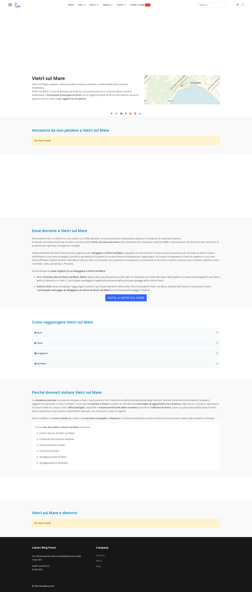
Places (93, 4)
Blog (98, 566)
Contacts (100, 555)
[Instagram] (243, 4)
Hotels (120, 4)
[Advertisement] (126, 185)
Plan (80, 4)
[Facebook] (237, 4)
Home (71, 4)
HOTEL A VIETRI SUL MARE (126, 298)
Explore (106, 4)
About (99, 560)
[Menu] (10, 4)
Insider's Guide (140, 4)
